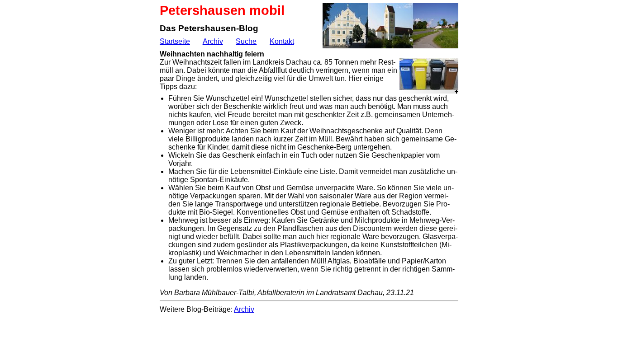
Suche (246, 41)
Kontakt (282, 41)
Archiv (213, 41)
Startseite (175, 41)
